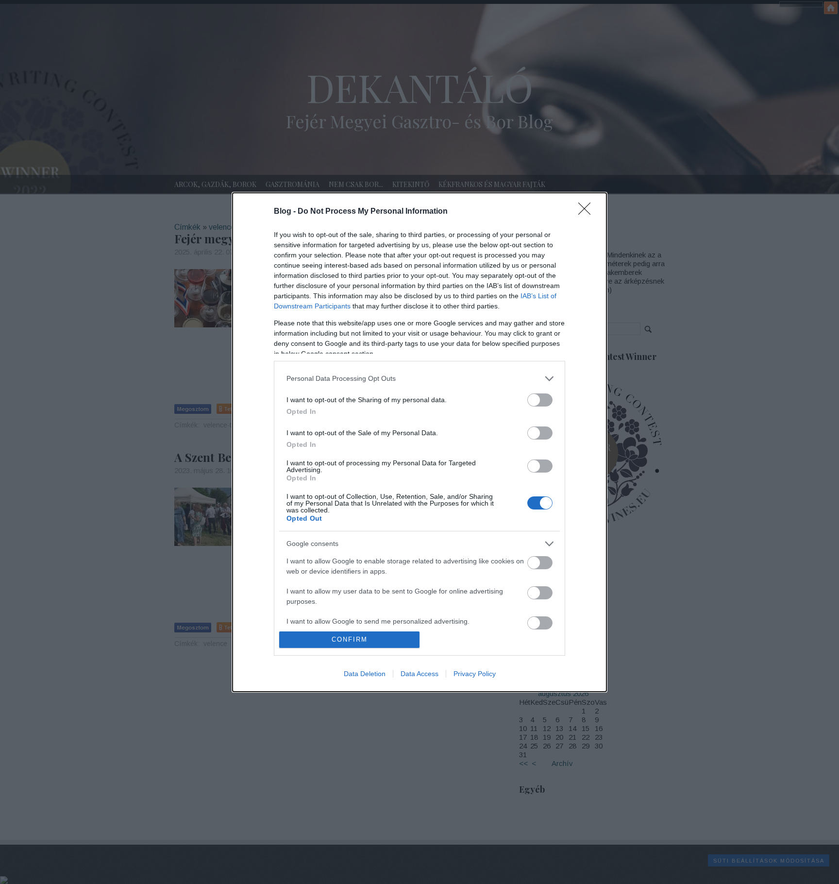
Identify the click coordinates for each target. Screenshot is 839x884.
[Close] (587, 212)
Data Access (419, 674)
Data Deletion (365, 674)
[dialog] (419, 442)
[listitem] (419, 379)
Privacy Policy (474, 674)
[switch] (540, 400)
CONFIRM (350, 639)
